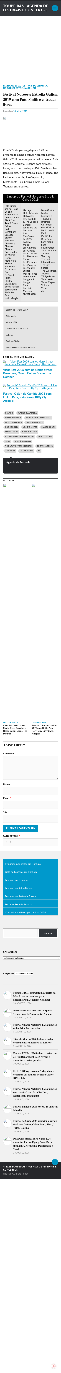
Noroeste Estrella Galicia (19, 88)
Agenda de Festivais (18, 462)
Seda (7, 441)
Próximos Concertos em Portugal (23, 864)
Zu (39, 451)
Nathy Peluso (29, 432)
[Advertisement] (30, 48)
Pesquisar (48, 933)
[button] (30, 310)
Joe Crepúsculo (34, 422)
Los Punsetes (30, 427)
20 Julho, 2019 (20, 111)
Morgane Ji (11, 432)
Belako (9, 413)
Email (7, 798)
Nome (7, 784)
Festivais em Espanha (16, 880)
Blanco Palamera (27, 413)
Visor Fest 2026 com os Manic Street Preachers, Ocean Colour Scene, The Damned (27, 373)
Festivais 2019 (11, 86)
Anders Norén (20, 1174)
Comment (9, 753)
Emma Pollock (13, 418)
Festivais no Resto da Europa (20, 896)
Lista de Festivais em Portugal (21, 872)
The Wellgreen (45, 446)
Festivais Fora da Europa (18, 904)
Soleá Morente (23, 441)
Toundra (10, 451)
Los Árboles (11, 427)
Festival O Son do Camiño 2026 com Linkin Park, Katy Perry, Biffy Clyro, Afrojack (27, 397)
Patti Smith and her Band (19, 437)
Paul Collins (45, 437)
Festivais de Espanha (34, 86)
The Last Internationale (19, 446)
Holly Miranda (13, 422)
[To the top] (55, 1162)
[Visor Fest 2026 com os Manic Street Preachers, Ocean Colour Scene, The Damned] (30, 364)
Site (5, 812)
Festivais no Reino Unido (18, 888)
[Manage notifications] (53, 1366)
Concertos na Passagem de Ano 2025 (25, 912)
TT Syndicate (26, 451)
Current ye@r (11, 836)
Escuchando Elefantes (38, 418)
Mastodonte (48, 427)
